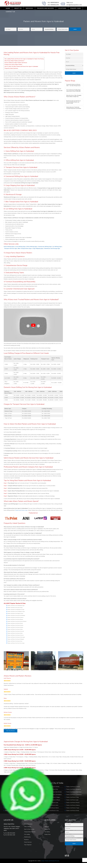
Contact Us (10, 11)
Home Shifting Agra (9, 246)
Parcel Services (28, 842)
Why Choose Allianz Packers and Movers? (14, 60)
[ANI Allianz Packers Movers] (26, 518)
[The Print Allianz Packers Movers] (11, 518)
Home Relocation (28, 824)
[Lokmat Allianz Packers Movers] (55, 518)
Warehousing (27, 837)
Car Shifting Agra (57, 246)
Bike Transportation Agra (24, 248)
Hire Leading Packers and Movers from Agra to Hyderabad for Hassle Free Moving (24, 59)
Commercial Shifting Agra (45, 246)
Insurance (26, 839)
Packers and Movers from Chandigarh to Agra (16, 611)
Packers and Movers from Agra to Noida (15, 633)
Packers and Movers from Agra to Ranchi (15, 623)
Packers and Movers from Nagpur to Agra (15, 613)
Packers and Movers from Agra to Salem (15, 629)
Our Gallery (47, 832)
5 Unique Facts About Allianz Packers (13, 64)
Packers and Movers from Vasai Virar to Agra (16, 643)
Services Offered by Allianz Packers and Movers (15, 62)
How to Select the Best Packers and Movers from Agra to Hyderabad (21, 66)
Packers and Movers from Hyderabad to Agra (16, 605)
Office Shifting (27, 826)
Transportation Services (29, 832)
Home (8, 8)
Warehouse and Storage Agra (52, 248)
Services (29, 8)
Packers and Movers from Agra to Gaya (15, 641)
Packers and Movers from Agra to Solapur (15, 627)
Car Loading (27, 834)
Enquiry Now (75, 8)
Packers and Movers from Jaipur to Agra (15, 607)
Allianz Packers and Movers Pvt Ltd (50, 861)
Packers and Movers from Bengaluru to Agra (16, 609)
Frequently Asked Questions (11, 68)
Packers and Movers (45, 8)
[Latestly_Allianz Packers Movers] (40, 518)
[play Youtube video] (33, 325)
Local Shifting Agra (20, 246)
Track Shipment (27, 844)
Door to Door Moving (29, 829)
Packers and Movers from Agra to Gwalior (15, 625)
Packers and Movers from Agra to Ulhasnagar (16, 637)
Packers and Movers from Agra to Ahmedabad (16, 615)
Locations (62, 8)
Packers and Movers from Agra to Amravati (16, 631)
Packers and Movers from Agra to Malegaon (16, 639)
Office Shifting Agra (31, 246)
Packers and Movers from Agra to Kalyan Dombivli (17, 621)
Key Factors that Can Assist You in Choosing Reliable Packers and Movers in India (73, 102)
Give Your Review (10, 731)
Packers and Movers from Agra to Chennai (15, 617)
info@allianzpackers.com (74, 5)
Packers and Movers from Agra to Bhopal (15, 619)
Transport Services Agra (10, 248)
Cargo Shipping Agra (37, 248)
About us (18, 8)
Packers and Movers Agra (21, 510)
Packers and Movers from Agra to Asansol (16, 635)
